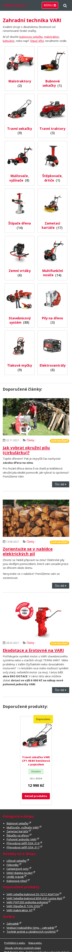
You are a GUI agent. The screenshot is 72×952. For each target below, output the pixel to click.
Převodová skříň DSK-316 (23, 843)
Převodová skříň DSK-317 (23, 847)
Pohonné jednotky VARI (21, 839)
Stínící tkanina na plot (19, 873)
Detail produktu (36, 796)
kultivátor (9, 41)
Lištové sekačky (16, 861)
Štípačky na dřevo (17, 835)
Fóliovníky (12, 865)
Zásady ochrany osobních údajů (23, 948)
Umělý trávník (15, 877)
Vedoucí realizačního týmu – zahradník (30, 927)
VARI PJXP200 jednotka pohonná (27, 902)
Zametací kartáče (17, 831)
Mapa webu (35, 943)
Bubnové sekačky (17, 823)
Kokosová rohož (16, 881)
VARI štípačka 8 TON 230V (23, 906)
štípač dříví (37, 41)
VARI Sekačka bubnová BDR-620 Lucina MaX (34, 898)
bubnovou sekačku (31, 37)
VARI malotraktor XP (19, 910)
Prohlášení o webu (14, 943)
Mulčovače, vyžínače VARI (22, 827)
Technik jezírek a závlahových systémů (31, 931)
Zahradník (12, 923)
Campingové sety (17, 869)
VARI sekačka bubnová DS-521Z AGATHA (32, 894)
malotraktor (51, 37)
